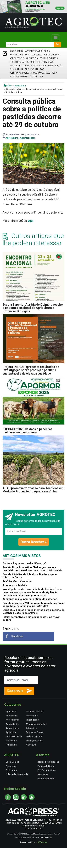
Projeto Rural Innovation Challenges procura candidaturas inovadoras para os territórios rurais (32, 569)
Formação (47, 62)
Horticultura (38, 66)
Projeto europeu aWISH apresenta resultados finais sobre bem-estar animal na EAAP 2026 (33, 605)
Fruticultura (33, 62)
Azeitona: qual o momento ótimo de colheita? (30, 599)
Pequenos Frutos (34, 69)
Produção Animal (40, 73)
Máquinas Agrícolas (36, 724)
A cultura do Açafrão (15, 585)
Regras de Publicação (48, 762)
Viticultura (36, 76)
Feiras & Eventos (49, 58)
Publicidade (11, 770)
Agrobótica (16, 55)
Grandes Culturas (19, 66)
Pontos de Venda (45, 778)
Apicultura (32, 58)
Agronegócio (16, 58)
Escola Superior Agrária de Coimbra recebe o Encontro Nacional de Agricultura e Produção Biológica (33, 308)
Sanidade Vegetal (19, 76)
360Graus (42, 842)
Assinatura (42, 774)
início (9, 85)
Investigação (55, 66)
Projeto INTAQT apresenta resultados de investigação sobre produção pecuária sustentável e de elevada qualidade (31, 370)
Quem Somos (12, 762)
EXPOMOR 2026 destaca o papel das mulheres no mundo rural (27, 430)
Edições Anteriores (46, 770)
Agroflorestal (33, 55)
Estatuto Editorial (45, 766)
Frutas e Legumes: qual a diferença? (25, 563)
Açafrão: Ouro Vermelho (17, 581)
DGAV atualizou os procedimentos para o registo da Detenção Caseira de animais (33, 611)
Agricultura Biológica (37, 51)
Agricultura (16, 51)
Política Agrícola (19, 73)
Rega (54, 73)
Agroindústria (51, 55)
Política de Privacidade (17, 774)
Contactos (11, 766)
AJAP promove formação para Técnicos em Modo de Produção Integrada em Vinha (33, 489)
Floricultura (16, 62)
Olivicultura (16, 69)
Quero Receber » (33, 542)
